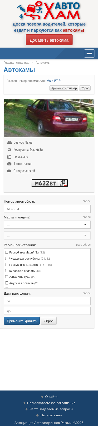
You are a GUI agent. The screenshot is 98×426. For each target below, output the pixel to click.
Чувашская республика (31, 258)
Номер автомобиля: (47, 201)
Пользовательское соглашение (51, 402)
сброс (87, 201)
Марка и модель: (47, 217)
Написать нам (51, 415)
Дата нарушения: (47, 293)
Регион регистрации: (47, 244)
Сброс (85, 88)
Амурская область (24, 283)
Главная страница (16, 62)
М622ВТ (54, 80)
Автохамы (43, 62)
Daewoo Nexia (23, 142)
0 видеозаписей (24, 170)
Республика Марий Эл (28, 149)
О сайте (51, 396)
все (78, 244)
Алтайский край (22, 277)
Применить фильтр (64, 88)
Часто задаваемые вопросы (51, 408)
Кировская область (25, 271)
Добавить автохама (49, 40)
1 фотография (23, 163)
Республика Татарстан (30, 264)
